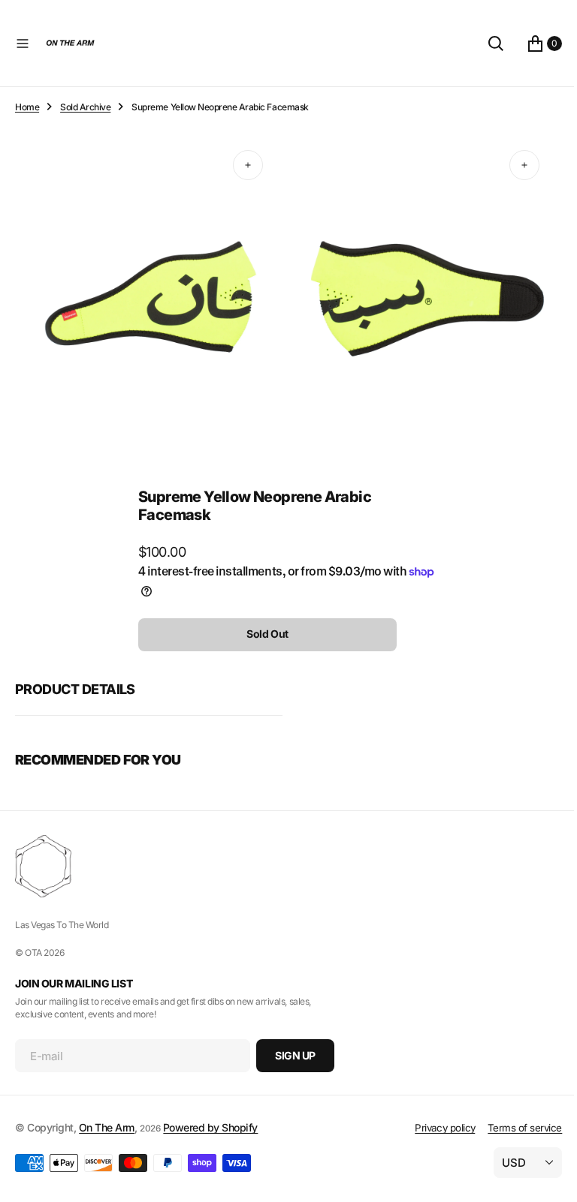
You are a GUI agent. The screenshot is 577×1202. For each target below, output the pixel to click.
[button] (22, 43)
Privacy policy (433, 1128)
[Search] (485, 44)
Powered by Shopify (210, 1127)
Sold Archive (85, 107)
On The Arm (106, 1127)
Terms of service (513, 1128)
